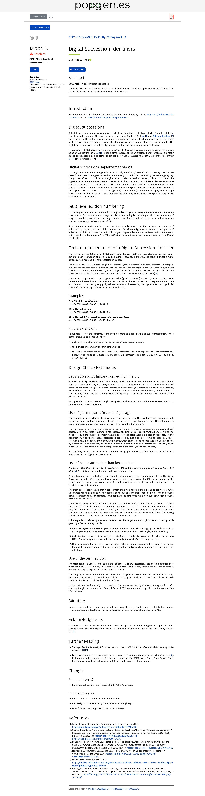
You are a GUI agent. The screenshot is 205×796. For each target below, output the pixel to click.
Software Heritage (161, 136)
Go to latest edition (40, 27)
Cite (35, 69)
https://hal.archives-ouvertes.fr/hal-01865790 (149, 748)
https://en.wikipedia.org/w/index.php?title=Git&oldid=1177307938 (104, 727)
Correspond (78, 69)
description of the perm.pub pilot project (108, 117)
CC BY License (35, 82)
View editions (37, 16)
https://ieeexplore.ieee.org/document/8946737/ (96, 739)
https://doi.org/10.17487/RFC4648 (122, 754)
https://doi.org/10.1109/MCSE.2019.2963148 (116, 736)
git (143, 136)
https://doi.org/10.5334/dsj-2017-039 (101, 774)
